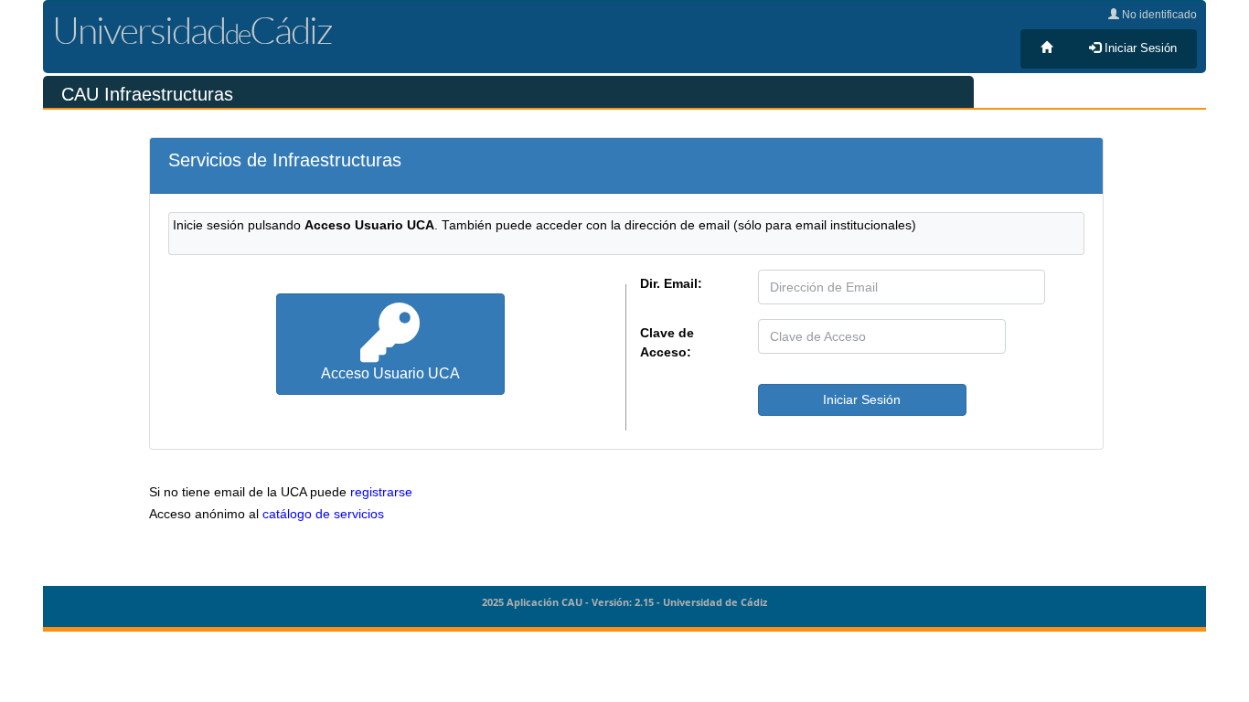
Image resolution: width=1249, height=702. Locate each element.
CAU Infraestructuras (147, 94)
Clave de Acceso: (667, 342)
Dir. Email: (671, 283)
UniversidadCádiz (192, 29)
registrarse (381, 492)
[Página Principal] (1046, 48)
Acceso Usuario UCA (390, 373)
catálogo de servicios (323, 514)
